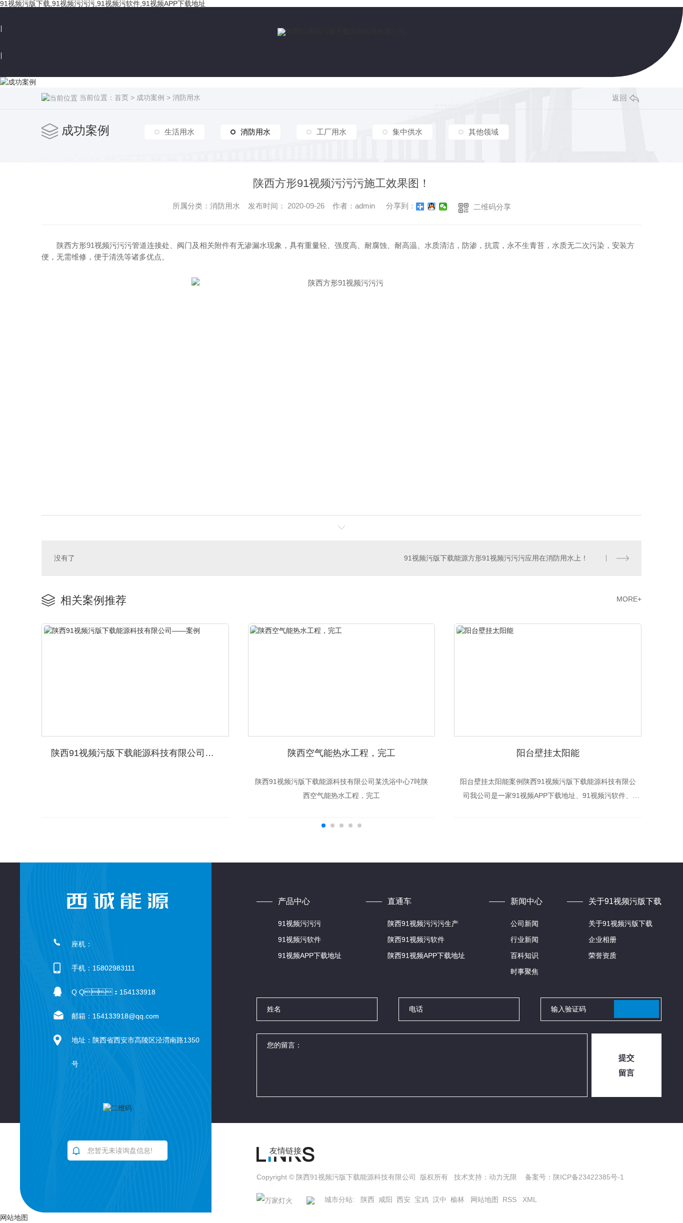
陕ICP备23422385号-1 (588, 1177)
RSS (510, 1200)
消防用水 (186, 98)
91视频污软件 (299, 940)
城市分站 (338, 1200)
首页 (121, 98)
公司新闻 (524, 924)
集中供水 (407, 132)
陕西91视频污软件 (416, 940)
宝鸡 (421, 1200)
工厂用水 (331, 132)
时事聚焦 (524, 972)
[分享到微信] (443, 206)
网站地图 (484, 1200)
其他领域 (483, 132)
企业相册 (602, 940)
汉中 (439, 1200)
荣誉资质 (602, 956)
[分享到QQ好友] (432, 206)
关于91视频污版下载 (620, 924)
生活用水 (179, 132)
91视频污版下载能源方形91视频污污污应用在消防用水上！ (496, 558)
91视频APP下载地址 (310, 956)
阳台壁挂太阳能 (548, 753)
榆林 (457, 1200)
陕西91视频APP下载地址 (426, 956)
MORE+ (629, 599)
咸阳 (385, 1200)
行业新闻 (524, 940)
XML (529, 1200)
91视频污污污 (299, 924)
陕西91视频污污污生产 (423, 924)
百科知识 (524, 956)
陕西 (367, 1200)
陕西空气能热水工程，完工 (342, 753)
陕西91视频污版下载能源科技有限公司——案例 (140, 753)
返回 (619, 98)
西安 (403, 1200)
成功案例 (150, 98)
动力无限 (503, 1177)
